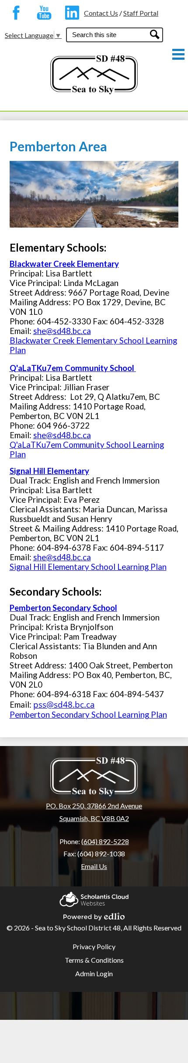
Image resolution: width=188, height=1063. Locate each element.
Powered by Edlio (94, 914)
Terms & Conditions (94, 960)
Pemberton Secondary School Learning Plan (88, 714)
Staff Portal (140, 13)
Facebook (13, 12)
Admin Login (94, 973)
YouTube (41, 12)
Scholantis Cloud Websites (94, 896)
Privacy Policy (94, 946)
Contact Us (101, 13)
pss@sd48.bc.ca (64, 704)
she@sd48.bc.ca (62, 331)
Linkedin (69, 12)
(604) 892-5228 (105, 841)
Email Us (94, 866)
